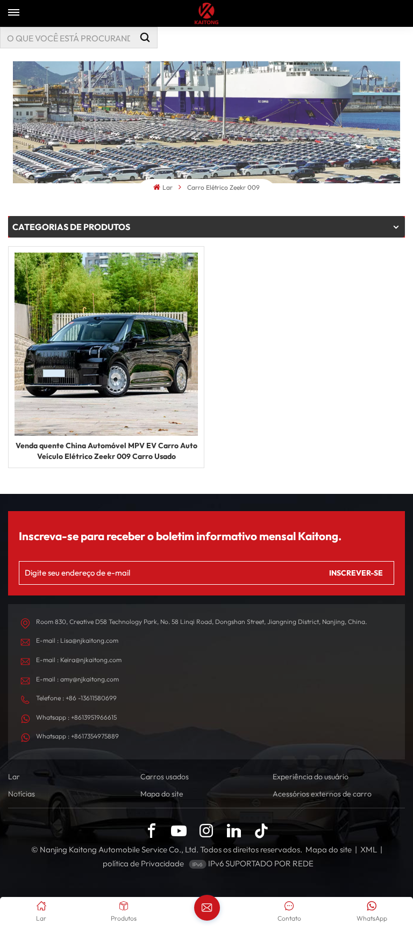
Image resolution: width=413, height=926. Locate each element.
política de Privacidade (143, 863)
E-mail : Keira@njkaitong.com (79, 660)
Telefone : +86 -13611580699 (76, 698)
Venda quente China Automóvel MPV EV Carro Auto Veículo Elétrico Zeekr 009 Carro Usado (106, 451)
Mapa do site (161, 794)
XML (368, 849)
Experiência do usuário (310, 776)
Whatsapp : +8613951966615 (76, 717)
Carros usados (164, 776)
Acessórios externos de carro (322, 794)
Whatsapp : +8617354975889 (77, 736)
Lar (167, 187)
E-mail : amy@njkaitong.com (77, 679)
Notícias (21, 794)
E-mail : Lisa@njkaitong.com (77, 640)
